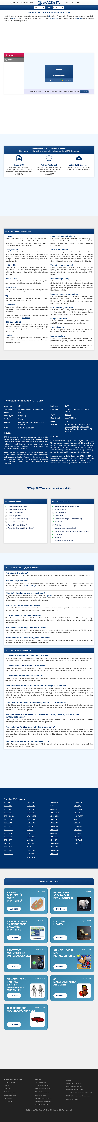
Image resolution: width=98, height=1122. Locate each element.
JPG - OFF (8, 840)
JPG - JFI (53, 840)
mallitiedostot (53, 18)
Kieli (77, 3)
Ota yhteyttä (8, 1101)
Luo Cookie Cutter (36, 422)
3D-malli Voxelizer (84, 424)
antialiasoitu (26, 318)
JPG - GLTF (8, 830)
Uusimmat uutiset (9, 1082)
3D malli (68, 415)
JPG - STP (31, 806)
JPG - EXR (54, 826)
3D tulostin (78, 18)
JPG (50, 16)
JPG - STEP (8, 854)
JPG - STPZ (31, 809)
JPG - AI (77, 823)
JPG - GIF (54, 833)
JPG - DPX (54, 823)
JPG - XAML (78, 843)
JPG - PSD (78, 802)
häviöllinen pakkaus (19, 442)
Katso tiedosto (26, 3)
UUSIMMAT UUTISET (49, 881)
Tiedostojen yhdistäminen (43, 1101)
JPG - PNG (54, 850)
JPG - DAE (8, 819)
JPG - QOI (77, 806)
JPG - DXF (31, 850)
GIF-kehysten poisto (41, 1104)
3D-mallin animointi (72, 1099)
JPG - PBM (54, 843)
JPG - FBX (8, 823)
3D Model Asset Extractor (43, 1089)
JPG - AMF (8, 813)
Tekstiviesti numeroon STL (43, 1098)
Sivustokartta (8, 1098)
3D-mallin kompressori (42, 1092)
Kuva (20, 412)
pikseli (49, 596)
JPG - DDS (54, 819)
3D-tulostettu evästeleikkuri (74, 1089)
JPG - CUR (54, 816)
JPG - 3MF (8, 806)
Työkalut (13, 3)
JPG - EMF (78, 826)
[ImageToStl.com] (49, 2)
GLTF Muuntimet (71, 424)
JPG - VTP (31, 823)
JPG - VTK (31, 819)
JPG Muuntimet (23, 422)
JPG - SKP (8, 850)
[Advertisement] (26, 36)
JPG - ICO (54, 837)
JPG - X (30, 830)
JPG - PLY (8, 847)
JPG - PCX (54, 847)
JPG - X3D (31, 833)
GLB (92, 441)
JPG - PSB (54, 854)
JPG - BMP (54, 813)
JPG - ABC (8, 809)
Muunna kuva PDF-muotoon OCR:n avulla (79, 1093)
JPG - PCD (8, 843)
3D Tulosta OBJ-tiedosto (73, 1083)
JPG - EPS (78, 830)
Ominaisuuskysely (10, 1092)
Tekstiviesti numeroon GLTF (82, 429)
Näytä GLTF (69, 431)
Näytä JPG (22, 424)
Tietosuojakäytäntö (10, 1095)
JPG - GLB (8, 826)
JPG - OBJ (8, 837)
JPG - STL (31, 802)
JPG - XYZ (31, 837)
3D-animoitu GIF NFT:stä (74, 1086)
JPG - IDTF (8, 833)
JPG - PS (77, 833)
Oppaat (6, 1085)
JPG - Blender (9, 816)
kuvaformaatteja (30, 585)
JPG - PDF (54, 802)
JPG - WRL (31, 826)
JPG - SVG (78, 837)
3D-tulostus (7, 1089)
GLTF (13, 18)
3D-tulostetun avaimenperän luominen (78, 1096)
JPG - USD (31, 813)
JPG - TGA (78, 809)
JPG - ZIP (30, 843)
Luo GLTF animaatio (72, 427)
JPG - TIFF (78, 813)
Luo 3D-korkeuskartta (42, 1085)
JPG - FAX (54, 830)
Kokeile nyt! (84, 91)
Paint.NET (21, 428)
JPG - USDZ (31, 816)
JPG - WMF (78, 840)
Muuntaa (68, 3)
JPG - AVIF (54, 809)
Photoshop (30, 428)
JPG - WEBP (78, 816)
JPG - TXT (31, 857)
